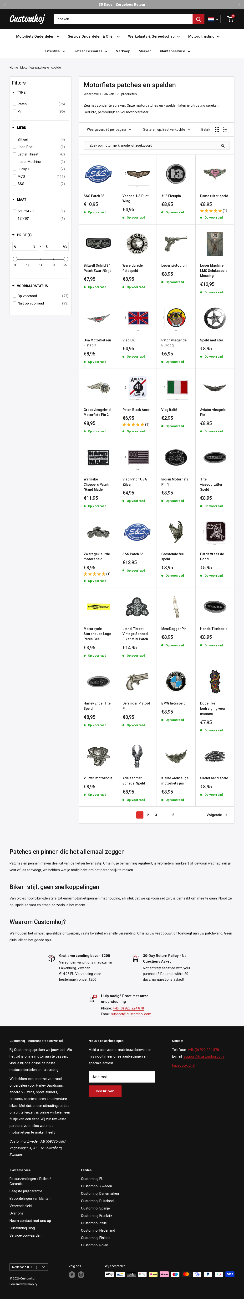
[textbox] (26, 246)
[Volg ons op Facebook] (72, 1274)
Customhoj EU (92, 1179)
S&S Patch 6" (132, 554)
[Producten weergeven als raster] (217, 129)
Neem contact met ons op (30, 1221)
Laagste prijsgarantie (26, 1191)
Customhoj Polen (94, 1245)
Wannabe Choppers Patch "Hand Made (96, 484)
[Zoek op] (198, 19)
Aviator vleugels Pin (213, 412)
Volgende (214, 815)
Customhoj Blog (22, 1228)
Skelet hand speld (214, 778)
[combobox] (123, 19)
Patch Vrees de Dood (212, 556)
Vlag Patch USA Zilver (134, 481)
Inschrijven (105, 1091)
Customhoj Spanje (95, 1208)
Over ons (17, 1213)
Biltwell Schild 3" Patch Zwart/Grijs (98, 268)
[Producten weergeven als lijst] (225, 129)
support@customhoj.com (131, 1014)
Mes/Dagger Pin (174, 629)
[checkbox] (41, 104)
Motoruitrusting (201, 36)
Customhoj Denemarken (100, 1193)
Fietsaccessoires (87, 51)
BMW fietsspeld (173, 703)
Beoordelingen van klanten (30, 1198)
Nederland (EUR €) (24, 1267)
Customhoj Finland (95, 1238)
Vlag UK (128, 340)
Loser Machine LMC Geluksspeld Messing (214, 271)
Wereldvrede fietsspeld (132, 268)
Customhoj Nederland (98, 1230)
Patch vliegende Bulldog (174, 342)
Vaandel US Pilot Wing (135, 198)
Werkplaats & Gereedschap (151, 36)
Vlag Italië (169, 410)
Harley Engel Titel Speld (98, 705)
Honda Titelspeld (214, 629)
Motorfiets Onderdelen (35, 36)
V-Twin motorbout (98, 778)
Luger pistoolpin (174, 265)
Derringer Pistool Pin (136, 705)
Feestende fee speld (172, 556)
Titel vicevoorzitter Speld (211, 484)
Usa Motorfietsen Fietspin (97, 342)
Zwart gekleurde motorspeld (97, 556)
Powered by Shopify (23, 1284)
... (164, 815)
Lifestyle (52, 51)
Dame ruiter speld (214, 196)
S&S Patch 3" (94, 196)
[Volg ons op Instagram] (81, 1274)
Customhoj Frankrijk (96, 1216)
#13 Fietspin (171, 196)
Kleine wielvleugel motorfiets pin (175, 780)
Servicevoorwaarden (25, 1235)
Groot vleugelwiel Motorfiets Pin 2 (97, 412)
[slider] (15, 259)
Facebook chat (183, 1065)
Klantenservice (172, 51)
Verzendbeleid (21, 1206)
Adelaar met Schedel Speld (133, 780)
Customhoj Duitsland (97, 1201)
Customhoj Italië (94, 1223)
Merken (145, 51)
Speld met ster (211, 340)
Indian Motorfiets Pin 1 (174, 481)
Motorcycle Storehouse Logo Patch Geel (97, 634)
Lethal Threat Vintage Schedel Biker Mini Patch (135, 634)
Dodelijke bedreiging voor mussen (213, 708)
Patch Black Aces (136, 410)
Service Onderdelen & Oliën (91, 36)
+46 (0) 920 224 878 (128, 1008)
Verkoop (123, 51)
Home (14, 67)
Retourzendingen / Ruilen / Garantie (30, 1181)
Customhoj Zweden (96, 1186)
